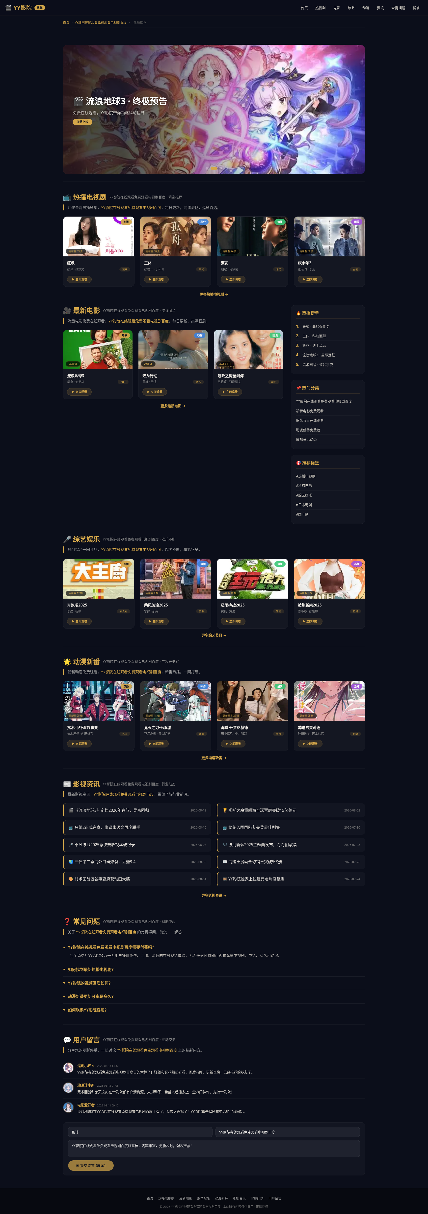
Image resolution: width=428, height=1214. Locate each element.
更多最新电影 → (173, 406)
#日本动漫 (304, 504)
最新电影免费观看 (310, 410)
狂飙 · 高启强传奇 (316, 326)
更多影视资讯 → (214, 895)
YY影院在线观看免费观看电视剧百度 (101, 22)
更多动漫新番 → (214, 757)
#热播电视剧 (306, 476)
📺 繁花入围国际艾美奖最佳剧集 (251, 827)
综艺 (351, 7)
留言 (416, 7)
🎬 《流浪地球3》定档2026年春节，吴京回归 (109, 810)
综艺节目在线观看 (310, 420)
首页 (304, 7)
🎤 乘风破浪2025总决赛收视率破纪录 (102, 844)
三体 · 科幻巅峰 (314, 336)
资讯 (380, 7)
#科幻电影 (304, 485)
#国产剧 (302, 514)
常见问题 (398, 7)
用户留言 (274, 1198)
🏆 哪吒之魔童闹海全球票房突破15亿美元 (259, 810)
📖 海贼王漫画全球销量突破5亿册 (252, 861)
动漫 (366, 7)
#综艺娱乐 (304, 495)
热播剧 (320, 7)
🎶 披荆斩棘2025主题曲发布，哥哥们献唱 (259, 844)
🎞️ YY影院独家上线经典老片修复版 (253, 879)
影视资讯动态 (306, 439)
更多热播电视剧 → (214, 294)
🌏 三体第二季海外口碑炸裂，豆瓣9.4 (102, 861)
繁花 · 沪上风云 (314, 345)
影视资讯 (239, 1198)
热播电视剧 (166, 1198)
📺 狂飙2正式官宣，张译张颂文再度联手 (104, 827)
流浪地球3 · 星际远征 (318, 355)
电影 (337, 7)
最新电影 (185, 1198)
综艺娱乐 (203, 1198)
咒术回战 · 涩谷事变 (317, 364)
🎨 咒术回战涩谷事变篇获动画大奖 (99, 879)
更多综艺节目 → (214, 635)
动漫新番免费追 (308, 429)
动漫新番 (221, 1198)
